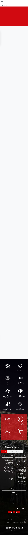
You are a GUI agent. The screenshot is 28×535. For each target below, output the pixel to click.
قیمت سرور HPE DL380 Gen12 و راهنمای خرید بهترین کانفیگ (21, 466)
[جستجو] (25, 5)
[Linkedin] (17, 512)
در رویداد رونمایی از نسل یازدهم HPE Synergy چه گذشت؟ (8, 472)
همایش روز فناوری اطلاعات (9, 475)
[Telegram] (2, 5)
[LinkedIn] (7, 5)
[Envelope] (11, 512)
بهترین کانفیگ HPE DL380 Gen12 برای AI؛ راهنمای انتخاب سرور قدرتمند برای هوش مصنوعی (21, 476)
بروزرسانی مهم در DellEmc (9, 478)
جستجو (4, 451)
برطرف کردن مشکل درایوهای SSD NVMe (9, 459)
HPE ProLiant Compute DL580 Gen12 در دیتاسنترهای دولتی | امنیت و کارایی (21, 461)
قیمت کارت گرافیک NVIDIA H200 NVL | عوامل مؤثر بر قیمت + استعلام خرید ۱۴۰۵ (21, 482)
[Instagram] (4, 5)
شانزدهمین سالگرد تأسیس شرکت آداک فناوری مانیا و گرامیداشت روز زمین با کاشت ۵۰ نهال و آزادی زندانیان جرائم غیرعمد (8, 465)
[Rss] (9, 512)
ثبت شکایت (7, 437)
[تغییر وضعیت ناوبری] (2, 2)
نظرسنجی (8, 424)
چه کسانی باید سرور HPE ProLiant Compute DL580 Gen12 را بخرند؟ (21, 470)
